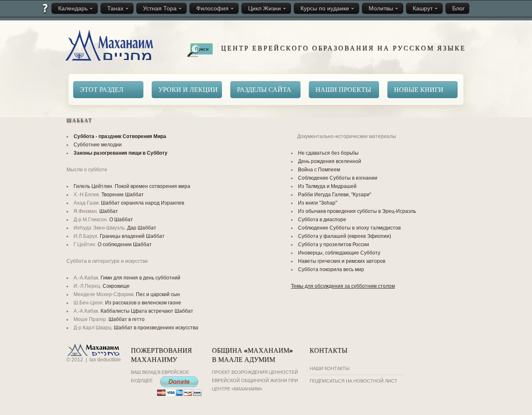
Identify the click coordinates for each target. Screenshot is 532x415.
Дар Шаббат (141, 228)
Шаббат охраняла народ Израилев (142, 203)
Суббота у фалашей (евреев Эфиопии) (344, 236)
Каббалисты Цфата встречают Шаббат (147, 311)
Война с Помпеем (319, 170)
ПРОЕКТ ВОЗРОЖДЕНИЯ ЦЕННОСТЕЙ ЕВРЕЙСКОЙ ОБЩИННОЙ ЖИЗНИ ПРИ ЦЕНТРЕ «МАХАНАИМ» (255, 380)
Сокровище (116, 286)
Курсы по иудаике (324, 8)
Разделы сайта (264, 89)
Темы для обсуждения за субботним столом (343, 286)
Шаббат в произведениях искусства (156, 328)
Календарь (73, 8)
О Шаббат (121, 219)
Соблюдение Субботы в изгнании (337, 178)
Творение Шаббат (122, 195)
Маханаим (110, 46)
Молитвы (381, 8)
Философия (212, 8)
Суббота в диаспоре (322, 219)
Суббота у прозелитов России (333, 244)
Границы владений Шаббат (132, 236)
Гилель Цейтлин (93, 186)
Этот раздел (101, 89)
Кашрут (423, 8)
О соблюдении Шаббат (125, 244)
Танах (115, 8)
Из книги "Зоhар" (317, 203)
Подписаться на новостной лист (353, 380)
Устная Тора (160, 8)
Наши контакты (330, 368)
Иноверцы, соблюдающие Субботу (339, 253)
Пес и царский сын (158, 294)
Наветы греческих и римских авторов (341, 261)
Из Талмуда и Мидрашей (327, 186)
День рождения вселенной (329, 161)
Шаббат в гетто (126, 319)
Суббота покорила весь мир (331, 269)
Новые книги (418, 89)
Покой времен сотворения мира (152, 186)
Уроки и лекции (188, 89)
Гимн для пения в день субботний (140, 278)
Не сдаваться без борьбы (328, 153)
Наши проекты (343, 89)
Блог (458, 8)
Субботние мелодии (98, 145)
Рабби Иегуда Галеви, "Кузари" (334, 195)
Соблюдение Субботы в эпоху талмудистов (349, 228)
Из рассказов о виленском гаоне (143, 303)
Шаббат (108, 211)
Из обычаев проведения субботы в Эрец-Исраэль (357, 211)
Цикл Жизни (264, 8)
